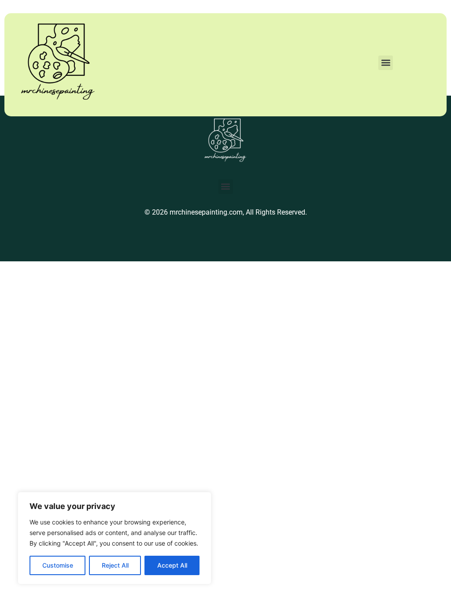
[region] (114, 538)
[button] (385, 63)
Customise (57, 565)
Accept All (172, 565)
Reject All (115, 565)
